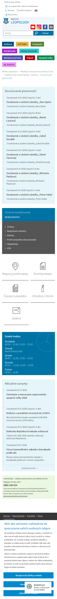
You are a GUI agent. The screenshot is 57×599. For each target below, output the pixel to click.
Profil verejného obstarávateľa (21, 239)
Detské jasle (9, 51)
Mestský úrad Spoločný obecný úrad (37, 71)
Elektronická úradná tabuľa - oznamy (21, 74)
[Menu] (51, 27)
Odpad (30, 57)
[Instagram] (39, 27)
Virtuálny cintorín (43, 296)
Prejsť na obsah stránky (12, 2)
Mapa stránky (12, 15)
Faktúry (10, 235)
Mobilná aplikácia (25, 10)
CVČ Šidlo (22, 44)
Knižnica (8, 44)
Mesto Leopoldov (10, 71)
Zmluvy (10, 226)
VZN (9, 248)
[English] (36, 10)
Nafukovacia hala (12, 57)
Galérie (16, 318)
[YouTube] (33, 27)
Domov (6, 515)
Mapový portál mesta (15, 274)
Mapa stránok (18, 515)
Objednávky (12, 244)
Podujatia (37, 44)
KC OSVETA (9, 64)
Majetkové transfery (16, 231)
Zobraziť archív (28, 468)
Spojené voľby (46, 57)
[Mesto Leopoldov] (16, 21)
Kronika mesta (43, 274)
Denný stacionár (29, 51)
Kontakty (11, 10)
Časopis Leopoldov (15, 296)
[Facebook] (45, 27)
